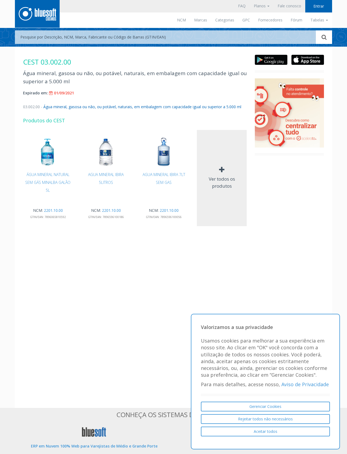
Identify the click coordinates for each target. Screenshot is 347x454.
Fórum (296, 20)
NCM (181, 20)
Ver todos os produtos (222, 182)
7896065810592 (55, 217)
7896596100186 (113, 217)
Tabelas (317, 20)
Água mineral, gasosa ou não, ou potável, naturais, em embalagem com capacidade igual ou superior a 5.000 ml (132, 106)
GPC (246, 20)
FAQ (242, 5)
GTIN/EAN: (37, 217)
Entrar (318, 6)
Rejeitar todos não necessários (265, 418)
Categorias (224, 20)
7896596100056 (171, 217)
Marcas (200, 20)
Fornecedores (270, 20)
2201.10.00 (53, 210)
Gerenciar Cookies (265, 406)
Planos (260, 5)
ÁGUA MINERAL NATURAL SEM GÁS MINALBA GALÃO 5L (47, 182)
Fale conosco (289, 5)
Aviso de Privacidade (305, 384)
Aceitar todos (265, 431)
